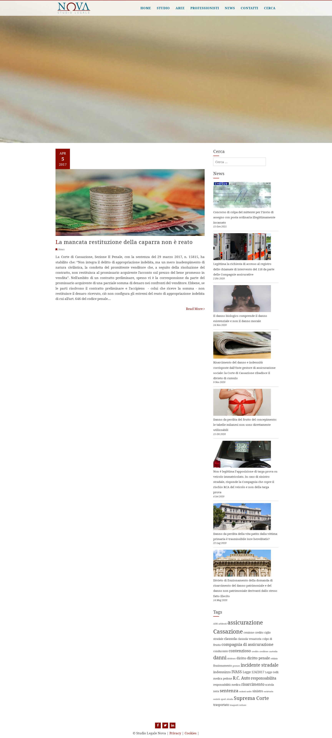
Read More (194, 308)
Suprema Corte (251, 698)
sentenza (229, 691)
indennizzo (222, 672)
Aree (180, 8)
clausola (230, 638)
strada (230, 699)
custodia (273, 651)
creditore (263, 651)
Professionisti (204, 8)
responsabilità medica (227, 684)
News (230, 8)
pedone (227, 678)
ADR (215, 623)
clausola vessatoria (249, 639)
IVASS (237, 671)
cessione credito (253, 632)
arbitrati (222, 623)
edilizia (274, 658)
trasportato (221, 705)
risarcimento (252, 684)
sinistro (257, 691)
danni (220, 657)
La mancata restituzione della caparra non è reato (124, 241)
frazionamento (222, 665)
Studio (163, 8)
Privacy (175, 733)
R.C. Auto (241, 678)
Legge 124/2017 (253, 672)
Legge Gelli (271, 672)
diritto (241, 658)
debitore (231, 658)
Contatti (249, 8)
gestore (236, 666)
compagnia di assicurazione (247, 644)
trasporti (234, 705)
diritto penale (258, 657)
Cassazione (228, 631)
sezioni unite (245, 691)
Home (145, 8)
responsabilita (263, 678)
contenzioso (240, 650)
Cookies (191, 733)
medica (217, 678)
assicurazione (245, 622)
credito (255, 651)
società (216, 699)
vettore (242, 705)
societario (268, 691)
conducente (220, 651)
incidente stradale (259, 665)
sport (223, 699)
